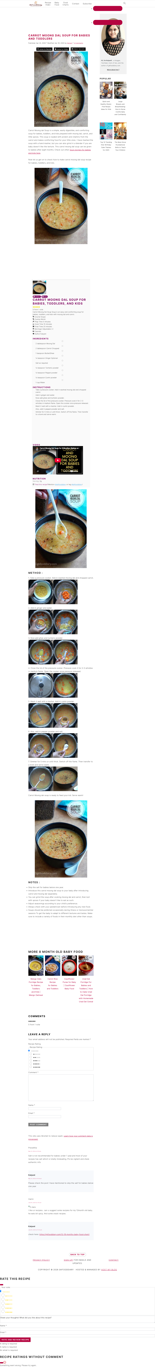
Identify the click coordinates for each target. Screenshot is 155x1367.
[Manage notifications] (4, 1362)
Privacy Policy (41, 1260)
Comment (33, 1072)
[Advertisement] (61, 21)
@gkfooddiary (60, 484)
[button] (33, 307)
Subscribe (87, 4)
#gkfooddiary (77, 484)
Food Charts (66, 4)
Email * (3, 1332)
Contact (75, 4)
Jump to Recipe (45, 49)
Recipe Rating (34, 1044)
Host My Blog (109, 1270)
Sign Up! (68, 1260)
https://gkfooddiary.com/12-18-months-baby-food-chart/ (64, 1234)
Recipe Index (48, 4)
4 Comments (78, 43)
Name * (3, 1326)
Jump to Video (62, 49)
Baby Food (57, 4)
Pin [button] (45, 297)
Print (37, 297)
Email (31, 1113)
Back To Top (78, 1254)
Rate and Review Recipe (15, 1340)
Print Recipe (79, 49)
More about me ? (113, 70)
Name (31, 1105)
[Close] (1, 1284)
